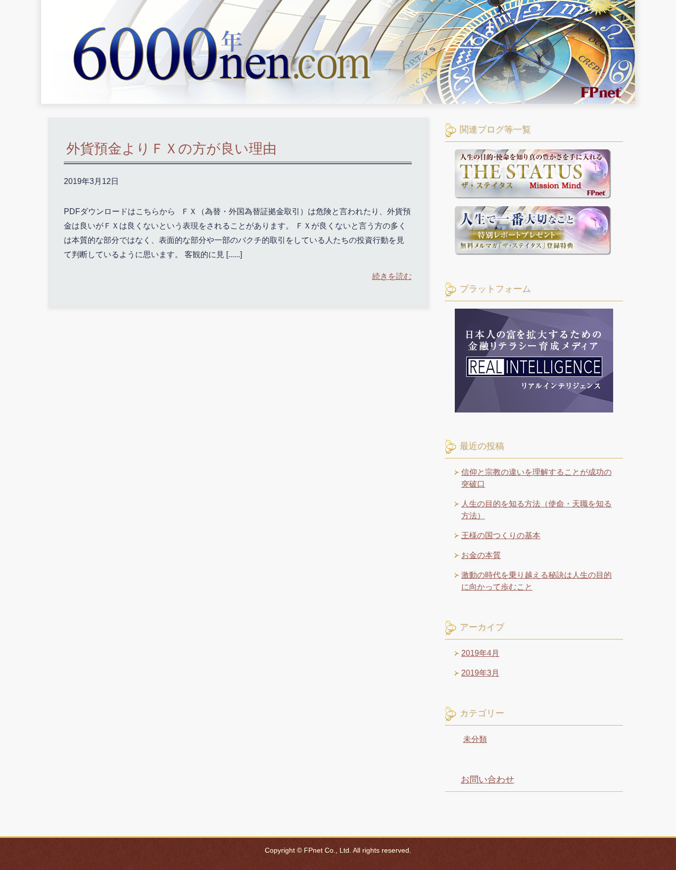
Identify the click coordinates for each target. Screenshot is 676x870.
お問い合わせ (487, 779)
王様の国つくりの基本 (500, 535)
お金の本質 (481, 555)
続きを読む (392, 276)
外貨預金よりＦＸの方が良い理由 (171, 148)
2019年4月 (480, 653)
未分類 (475, 739)
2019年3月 (480, 673)
